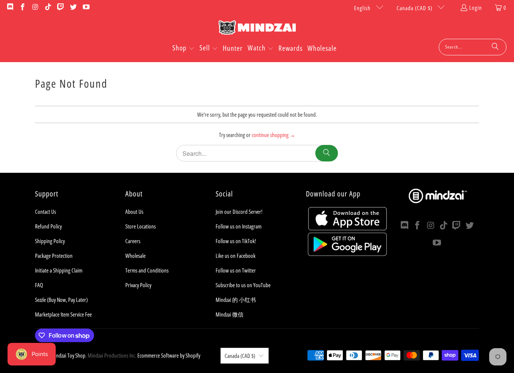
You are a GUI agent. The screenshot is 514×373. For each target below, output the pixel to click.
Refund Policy (48, 226)
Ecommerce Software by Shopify (168, 355)
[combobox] (472, 47)
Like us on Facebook (235, 255)
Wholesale (135, 255)
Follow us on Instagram (239, 226)
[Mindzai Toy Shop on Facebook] (22, 7)
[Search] (495, 47)
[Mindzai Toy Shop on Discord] (10, 7)
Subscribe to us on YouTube (243, 285)
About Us (134, 211)
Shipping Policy (50, 241)
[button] (183, 48)
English (363, 8)
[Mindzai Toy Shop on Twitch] (60, 7)
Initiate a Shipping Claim (58, 270)
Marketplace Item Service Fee (63, 314)
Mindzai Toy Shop (68, 355)
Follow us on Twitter (236, 270)
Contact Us (45, 211)
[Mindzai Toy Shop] (257, 29)
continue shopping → (273, 135)
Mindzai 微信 (229, 314)
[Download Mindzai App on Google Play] (347, 253)
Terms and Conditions (147, 270)
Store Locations (140, 226)
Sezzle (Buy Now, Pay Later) (61, 299)
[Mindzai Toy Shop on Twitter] (73, 7)
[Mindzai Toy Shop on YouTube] (86, 7)
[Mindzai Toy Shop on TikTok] (48, 7)
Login (475, 7)
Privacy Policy (138, 285)
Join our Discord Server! (239, 211)
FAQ (39, 285)
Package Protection (54, 255)
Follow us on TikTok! (236, 241)
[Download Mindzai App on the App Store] (347, 228)
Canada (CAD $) (415, 8)
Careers (132, 241)
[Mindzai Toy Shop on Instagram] (35, 7)
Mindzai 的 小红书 (236, 299)
